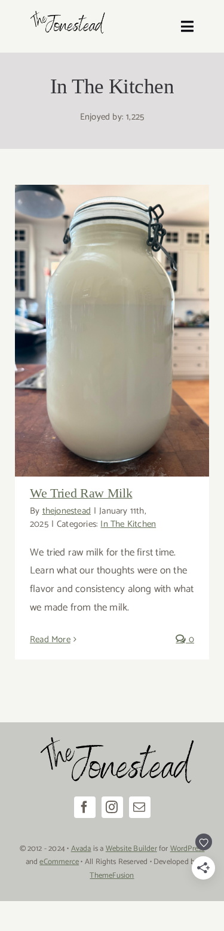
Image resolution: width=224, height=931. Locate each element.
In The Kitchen (128, 524)
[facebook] (85, 807)
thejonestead (66, 510)
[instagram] (112, 807)
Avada (81, 849)
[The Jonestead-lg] (65, 11)
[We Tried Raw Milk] (112, 331)
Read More (50, 639)
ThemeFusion (112, 875)
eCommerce (59, 862)
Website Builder (131, 849)
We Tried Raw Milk (81, 493)
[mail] (140, 807)
